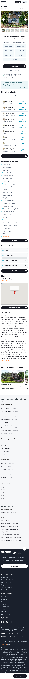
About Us (4, 599)
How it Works (5, 577)
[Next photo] (25, 19)
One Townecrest (6, 384)
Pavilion (5, 7)
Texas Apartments (6, 597)
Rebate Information (6, 582)
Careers (3, 602)
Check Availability (22, 102)
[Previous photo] (3, 19)
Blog (2, 585)
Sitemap (3, 611)
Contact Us (6, 676)
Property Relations (6, 587)
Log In (24, 2)
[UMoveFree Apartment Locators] (6, 553)
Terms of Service (6, 606)
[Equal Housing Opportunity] (17, 552)
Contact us (14, 566)
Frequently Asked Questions (9, 580)
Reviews (3, 604)
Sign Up (18, 2)
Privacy (3, 609)
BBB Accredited (5, 614)
